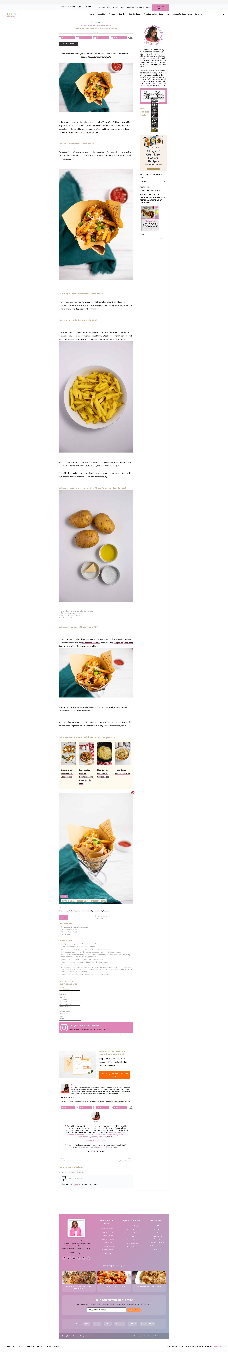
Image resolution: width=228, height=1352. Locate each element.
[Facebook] (64, 1258)
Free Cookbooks (132, 1247)
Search (142, 235)
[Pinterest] (79, 1258)
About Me (157, 1226)
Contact (157, 1229)
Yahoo (106, 1091)
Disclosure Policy (78, 1336)
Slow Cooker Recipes (132, 1226)
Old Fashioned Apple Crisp (149, 1286)
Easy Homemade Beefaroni (114, 1286)
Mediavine (127, 1091)
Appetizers (84, 25)
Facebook (101, 7)
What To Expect (119, 1091)
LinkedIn (139, 7)
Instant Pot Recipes (132, 1233)
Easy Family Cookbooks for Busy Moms (175, 14)
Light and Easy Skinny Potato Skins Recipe (67, 773)
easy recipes (145, 58)
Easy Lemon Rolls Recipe (125, 1160)
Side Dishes (108, 1242)
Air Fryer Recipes (132, 1229)
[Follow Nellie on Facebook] (88, 1151)
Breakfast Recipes (108, 1228)
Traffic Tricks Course (157, 1246)
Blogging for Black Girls (157, 1242)
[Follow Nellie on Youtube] (97, 1151)
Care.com (115, 1093)
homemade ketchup (91, 642)
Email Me (146, 7)
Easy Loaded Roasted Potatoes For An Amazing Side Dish (86, 777)
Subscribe (134, 1310)
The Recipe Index (160, 9)
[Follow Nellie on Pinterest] (103, 1151)
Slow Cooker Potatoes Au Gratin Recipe (103, 773)
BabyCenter (89, 1093)
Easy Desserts (132, 1236)
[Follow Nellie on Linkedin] (100, 1151)
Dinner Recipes (108, 1235)
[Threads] (74, 1258)
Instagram (130, 7)
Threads (115, 7)
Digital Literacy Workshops (157, 1238)
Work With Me (157, 1233)
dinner (90, 25)
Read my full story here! (67, 1097)
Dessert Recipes (108, 1246)
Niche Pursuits (75, 1093)
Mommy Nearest (102, 1093)
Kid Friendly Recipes (99, 25)
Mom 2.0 (95, 1093)
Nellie (96, 32)
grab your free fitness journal (114, 1101)
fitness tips (156, 58)
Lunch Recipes (108, 1232)
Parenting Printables (108, 1250)
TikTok (109, 7)
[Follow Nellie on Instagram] (94, 1151)
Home (91, 14)
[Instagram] (84, 1258)
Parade (110, 1093)
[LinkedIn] (88, 1258)
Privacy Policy (66, 1336)
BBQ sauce (118, 642)
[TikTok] (69, 1258)
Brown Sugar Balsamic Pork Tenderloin (78, 1287)
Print (63, 918)
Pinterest (123, 7)
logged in (76, 1184)
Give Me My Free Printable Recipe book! (114, 1075)
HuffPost (82, 1093)
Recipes (108, 25)
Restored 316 (220, 1346)
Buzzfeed (111, 1091)
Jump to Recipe (69, 44)
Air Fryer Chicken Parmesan (67, 1160)
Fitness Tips (108, 1253)
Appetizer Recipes (108, 1239)
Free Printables (150, 14)
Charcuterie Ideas (132, 1240)
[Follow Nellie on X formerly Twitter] (91, 1151)
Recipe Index (156, 1249)
